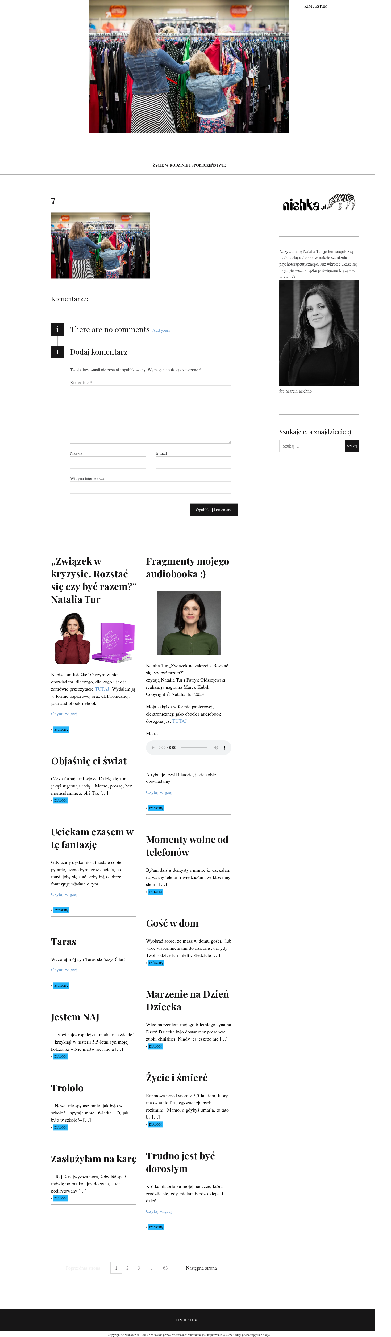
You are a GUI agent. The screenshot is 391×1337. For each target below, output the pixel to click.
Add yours (161, 330)
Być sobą (61, 729)
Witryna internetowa (87, 478)
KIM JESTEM (315, 6)
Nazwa (76, 453)
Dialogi (60, 800)
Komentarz (81, 382)
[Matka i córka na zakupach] (383, 113)
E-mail (161, 453)
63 (165, 1267)
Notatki (155, 892)
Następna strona (201, 1267)
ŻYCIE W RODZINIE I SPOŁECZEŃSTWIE (189, 165)
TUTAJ (102, 688)
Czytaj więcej (64, 713)
